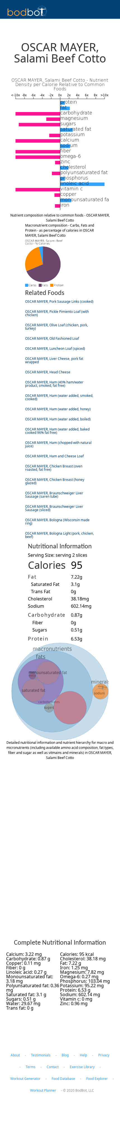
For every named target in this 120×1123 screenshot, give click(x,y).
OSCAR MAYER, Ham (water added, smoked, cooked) (59, 397)
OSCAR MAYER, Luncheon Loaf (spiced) (55, 348)
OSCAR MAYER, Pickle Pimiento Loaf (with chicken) (57, 313)
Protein (38, 638)
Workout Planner (43, 1090)
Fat (32, 576)
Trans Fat (40, 591)
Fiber (37, 622)
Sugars (39, 630)
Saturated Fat (45, 584)
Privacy (103, 1055)
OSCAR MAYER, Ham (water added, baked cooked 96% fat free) (57, 431)
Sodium (36, 606)
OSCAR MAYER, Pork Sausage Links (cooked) (59, 301)
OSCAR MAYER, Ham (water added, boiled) (58, 419)
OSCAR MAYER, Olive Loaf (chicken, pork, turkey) (56, 327)
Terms (30, 1066)
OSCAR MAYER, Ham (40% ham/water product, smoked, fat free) (54, 384)
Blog (65, 1055)
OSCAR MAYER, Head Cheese (47, 372)
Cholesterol (40, 599)
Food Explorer (97, 1078)
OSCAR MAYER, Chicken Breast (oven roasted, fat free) (53, 468)
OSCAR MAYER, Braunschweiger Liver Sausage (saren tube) (54, 495)
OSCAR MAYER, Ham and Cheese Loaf (54, 456)
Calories (47, 565)
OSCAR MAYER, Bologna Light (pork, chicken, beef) (59, 535)
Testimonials (41, 1055)
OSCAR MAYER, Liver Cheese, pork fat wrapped (54, 360)
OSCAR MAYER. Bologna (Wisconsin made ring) (57, 522)
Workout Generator (25, 1078)
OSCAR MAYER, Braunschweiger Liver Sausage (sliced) (54, 508)
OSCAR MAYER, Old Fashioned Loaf (52, 338)
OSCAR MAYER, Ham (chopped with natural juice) (58, 444)
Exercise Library (82, 1066)
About (15, 1055)
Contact (53, 1066)
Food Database (63, 1078)
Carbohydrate (47, 614)
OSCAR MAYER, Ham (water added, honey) (58, 409)
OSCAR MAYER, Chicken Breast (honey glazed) (54, 481)
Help (83, 1055)
